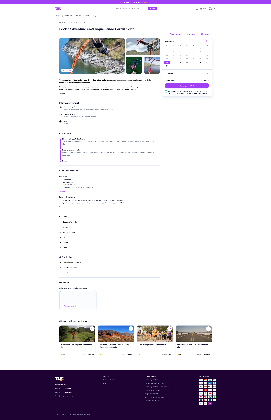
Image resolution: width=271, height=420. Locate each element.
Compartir (192, 34)
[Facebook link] (55, 396)
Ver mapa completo (70, 306)
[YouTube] (68, 396)
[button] (78, 300)
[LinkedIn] (72, 396)
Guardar (206, 34)
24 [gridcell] (167, 62)
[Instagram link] (60, 396)
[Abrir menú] (212, 8)
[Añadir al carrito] (197, 8)
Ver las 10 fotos (67, 70)
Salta (84, 22)
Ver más (62, 93)
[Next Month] (207, 41)
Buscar (152, 9)
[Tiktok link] (64, 396)
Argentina (62, 22)
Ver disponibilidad (187, 86)
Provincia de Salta (74, 22)
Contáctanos (176, 34)
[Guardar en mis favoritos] (92, 328)
